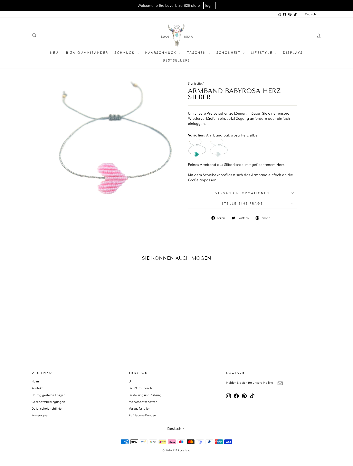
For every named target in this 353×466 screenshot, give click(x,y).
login (209, 5)
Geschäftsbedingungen (48, 402)
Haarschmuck (161, 52)
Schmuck (125, 52)
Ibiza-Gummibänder (86, 52)
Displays (293, 52)
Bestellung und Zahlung (145, 395)
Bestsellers (176, 60)
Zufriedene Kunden (142, 415)
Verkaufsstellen (139, 408)
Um (131, 381)
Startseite (195, 83)
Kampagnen (40, 415)
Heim (35, 381)
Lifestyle (262, 52)
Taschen (197, 52)
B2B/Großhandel (141, 388)
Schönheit (229, 52)
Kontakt (36, 388)
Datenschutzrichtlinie (46, 408)
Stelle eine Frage (242, 203)
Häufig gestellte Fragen (48, 395)
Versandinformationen (242, 193)
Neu (54, 52)
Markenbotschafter (143, 402)
